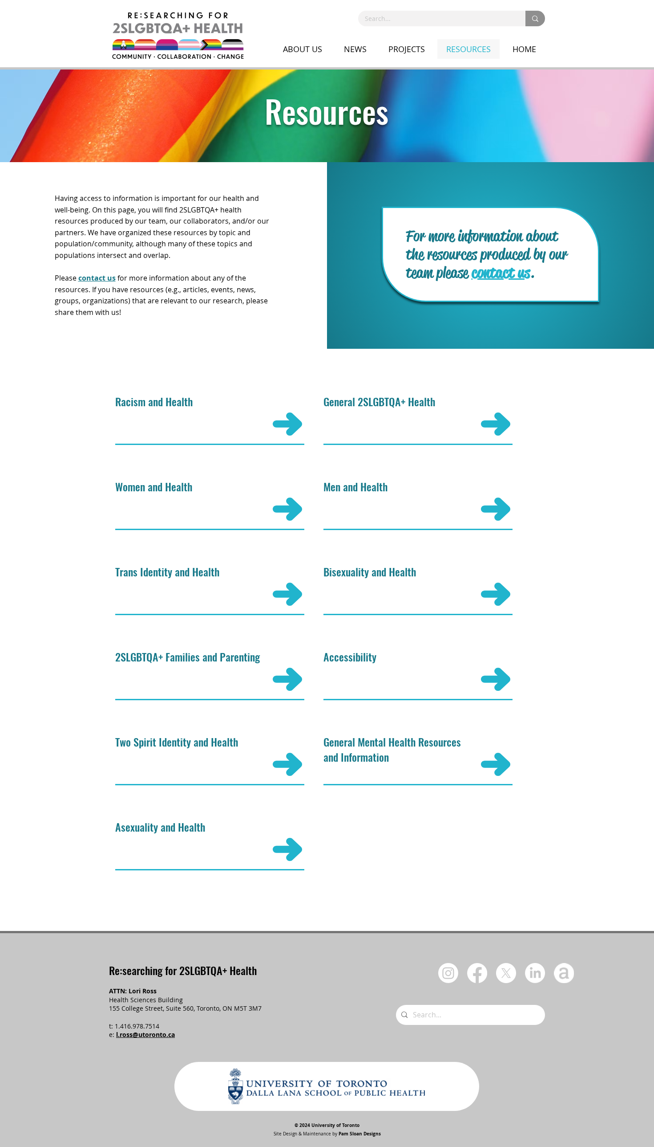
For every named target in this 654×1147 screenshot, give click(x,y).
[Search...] (535, 18)
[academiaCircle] (564, 973)
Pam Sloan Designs (360, 1134)
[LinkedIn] (535, 973)
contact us (97, 278)
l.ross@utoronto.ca (145, 1034)
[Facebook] (477, 973)
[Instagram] (448, 973)
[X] (506, 973)
